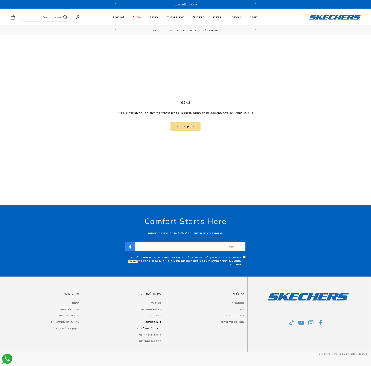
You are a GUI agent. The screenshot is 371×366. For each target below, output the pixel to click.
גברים (236, 17)
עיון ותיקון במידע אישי (64, 321)
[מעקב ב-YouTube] (301, 322)
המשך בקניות (186, 126)
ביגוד (153, 17)
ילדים (218, 17)
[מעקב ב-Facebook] (320, 322)
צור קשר (156, 302)
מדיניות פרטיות (69, 315)
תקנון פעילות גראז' (66, 328)
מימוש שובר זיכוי (150, 334)
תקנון (75, 302)
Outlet (119, 17)
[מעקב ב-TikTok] (291, 322)
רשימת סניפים (234, 315)
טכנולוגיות (176, 17)
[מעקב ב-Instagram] (311, 322)
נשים (253, 17)
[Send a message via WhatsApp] (7, 359)
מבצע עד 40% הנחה (185, 4)
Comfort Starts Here (185, 221)
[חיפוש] (65, 17)
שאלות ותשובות (151, 309)
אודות (240, 309)
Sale (137, 17)
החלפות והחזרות (150, 340)
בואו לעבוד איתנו (232, 321)
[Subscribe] (130, 246)
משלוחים (156, 315)
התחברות (238, 302)
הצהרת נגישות (69, 309)
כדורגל (199, 17)
